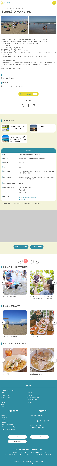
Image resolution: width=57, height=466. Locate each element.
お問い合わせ (17, 441)
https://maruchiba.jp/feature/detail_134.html (13, 135)
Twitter (22, 105)
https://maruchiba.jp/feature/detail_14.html (14, 271)
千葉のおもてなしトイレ (34, 395)
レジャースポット (21, 86)
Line (33, 104)
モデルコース (5, 395)
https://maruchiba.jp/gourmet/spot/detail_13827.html (42, 349)
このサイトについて (36, 425)
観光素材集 (5, 422)
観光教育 (4, 420)
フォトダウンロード (17, 437)
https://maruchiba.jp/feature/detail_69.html (41, 125)
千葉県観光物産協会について (38, 427)
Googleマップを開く (37, 247)
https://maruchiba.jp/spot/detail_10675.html (14, 311)
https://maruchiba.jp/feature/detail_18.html (12, 125)
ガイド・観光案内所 (33, 400)
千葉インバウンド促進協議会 (9, 429)
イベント (4, 400)
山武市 (13, 78)
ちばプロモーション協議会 (8, 427)
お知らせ (30, 392)
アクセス (4, 407)
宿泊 (3, 404)
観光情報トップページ (9, 390)
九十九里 (5, 78)
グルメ (3, 402)
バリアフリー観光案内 (33, 397)
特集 (3, 392)
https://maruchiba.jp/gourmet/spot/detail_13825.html (15, 349)
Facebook (28, 105)
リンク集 (30, 402)
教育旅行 (4, 417)
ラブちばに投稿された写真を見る (29, 197)
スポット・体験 (6, 397)
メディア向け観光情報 (7, 424)
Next (54, 282)
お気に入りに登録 (27, 94)
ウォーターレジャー (8, 86)
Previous (3, 282)
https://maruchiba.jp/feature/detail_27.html (41, 271)
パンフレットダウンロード (39, 437)
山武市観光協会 (25, 199)
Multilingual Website (36, 415)
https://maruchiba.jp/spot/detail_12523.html (41, 311)
